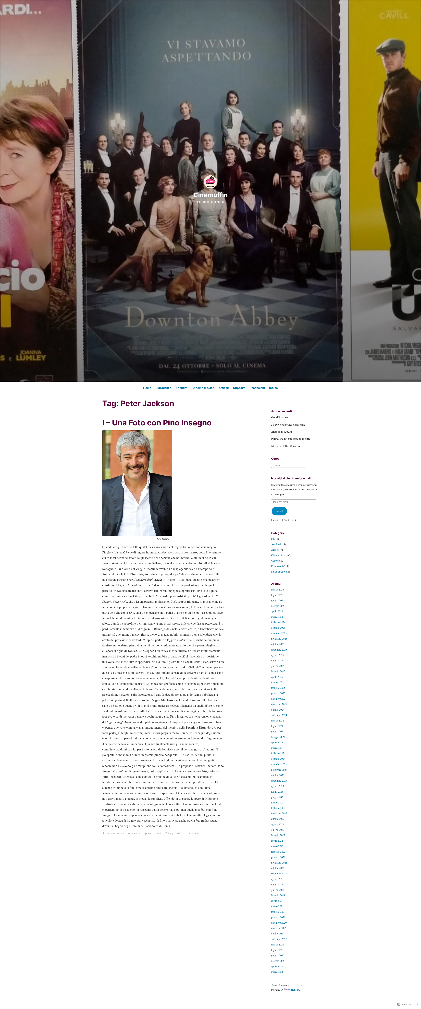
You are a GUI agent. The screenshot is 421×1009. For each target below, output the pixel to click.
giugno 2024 (277, 731)
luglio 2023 (277, 791)
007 (273, 538)
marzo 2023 (277, 802)
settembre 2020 (279, 939)
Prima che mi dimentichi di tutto (291, 439)
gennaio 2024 (278, 758)
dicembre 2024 (279, 698)
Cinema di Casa (203, 388)
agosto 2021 (277, 879)
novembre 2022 (279, 813)
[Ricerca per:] (288, 465)
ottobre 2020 (277, 933)
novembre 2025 (279, 638)
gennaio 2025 (278, 693)
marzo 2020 (277, 971)
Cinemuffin (210, 195)
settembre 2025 (279, 649)
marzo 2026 (277, 616)
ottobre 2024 (277, 709)
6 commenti (154, 833)
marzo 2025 (277, 682)
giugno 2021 (277, 889)
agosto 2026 (277, 589)
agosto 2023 (277, 786)
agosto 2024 (277, 720)
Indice (273, 388)
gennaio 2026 (278, 627)
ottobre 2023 (277, 775)
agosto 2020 (277, 944)
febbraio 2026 (278, 622)
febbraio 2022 (278, 851)
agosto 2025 (277, 655)
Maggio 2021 (278, 895)
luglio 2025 (277, 660)
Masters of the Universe (285, 446)
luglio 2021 (277, 884)
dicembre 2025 (279, 633)
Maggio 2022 (278, 835)
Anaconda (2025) (281, 432)
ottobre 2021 (277, 868)
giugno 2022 (277, 829)
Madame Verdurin (115, 833)
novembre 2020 (279, 928)
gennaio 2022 (278, 857)
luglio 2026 (277, 595)
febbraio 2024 (278, 753)
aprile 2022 (277, 840)
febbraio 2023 (278, 808)
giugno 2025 (277, 666)
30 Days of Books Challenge (288, 424)
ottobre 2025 (277, 644)
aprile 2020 (277, 966)
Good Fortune (279, 417)
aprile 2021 (277, 900)
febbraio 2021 (278, 911)
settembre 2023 (279, 780)
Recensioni (257, 388)
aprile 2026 (277, 611)
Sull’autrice (163, 388)
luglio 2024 (277, 726)
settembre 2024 (279, 715)
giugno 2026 (277, 600)
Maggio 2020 (278, 960)
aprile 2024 (277, 742)
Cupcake (239, 388)
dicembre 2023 (279, 764)
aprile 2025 (277, 677)
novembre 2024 (279, 704)
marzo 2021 (277, 906)
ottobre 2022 (277, 818)
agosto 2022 (277, 824)
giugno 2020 (277, 955)
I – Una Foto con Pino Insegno (157, 422)
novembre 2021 (279, 862)
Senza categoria (279, 571)
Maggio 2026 (278, 605)
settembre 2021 (279, 873)
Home (147, 388)
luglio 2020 (277, 950)
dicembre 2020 (279, 922)
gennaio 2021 (278, 917)
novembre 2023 (279, 769)
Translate (295, 989)
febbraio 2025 (278, 687)
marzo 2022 (277, 846)
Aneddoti (181, 388)
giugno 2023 (277, 797)
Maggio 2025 (278, 671)
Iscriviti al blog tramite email (291, 478)
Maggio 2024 (278, 737)
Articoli (224, 388)
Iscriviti (279, 511)
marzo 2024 (277, 747)
